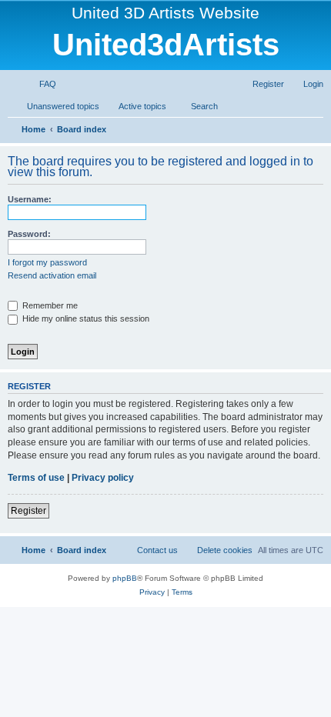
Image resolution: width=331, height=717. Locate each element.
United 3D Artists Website (165, 13)
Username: (30, 199)
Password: (29, 233)
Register (28, 510)
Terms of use (36, 477)
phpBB (124, 578)
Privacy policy (103, 477)
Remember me (49, 305)
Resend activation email (52, 275)
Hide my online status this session (84, 318)
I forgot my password (47, 262)
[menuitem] (40, 84)
